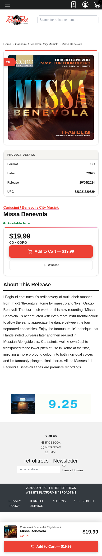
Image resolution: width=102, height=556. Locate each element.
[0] (97, 5)
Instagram (52, 447)
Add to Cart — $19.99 (54, 251)
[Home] (17, 20)
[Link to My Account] (85, 5)
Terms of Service (36, 503)
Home (7, 44)
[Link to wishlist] (73, 5)
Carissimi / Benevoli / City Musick (36, 44)
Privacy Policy (15, 503)
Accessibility (84, 501)
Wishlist (53, 265)
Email (52, 452)
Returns (59, 501)
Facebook (52, 442)
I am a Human (72, 470)
